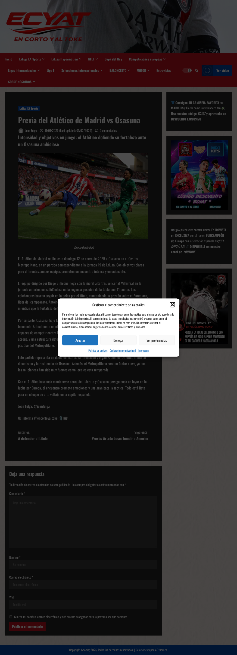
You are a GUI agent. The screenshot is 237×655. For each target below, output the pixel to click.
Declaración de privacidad (123, 350)
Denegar (118, 340)
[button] (172, 305)
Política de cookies (97, 350)
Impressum (143, 350)
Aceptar (80, 340)
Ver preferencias (157, 340)
